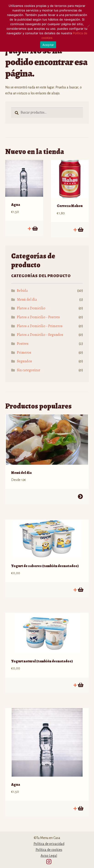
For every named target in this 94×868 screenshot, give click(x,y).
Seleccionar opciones (80, 496)
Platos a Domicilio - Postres (38, 317)
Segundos (24, 361)
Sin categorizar (28, 370)
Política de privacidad (49, 844)
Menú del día (27, 299)
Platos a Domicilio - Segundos (40, 334)
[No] (88, 26)
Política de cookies (49, 850)
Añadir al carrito (34, 228)
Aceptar (48, 45)
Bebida (22, 290)
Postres (23, 343)
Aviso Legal (49, 855)
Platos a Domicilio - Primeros (40, 326)
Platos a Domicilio (31, 308)
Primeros (24, 352)
